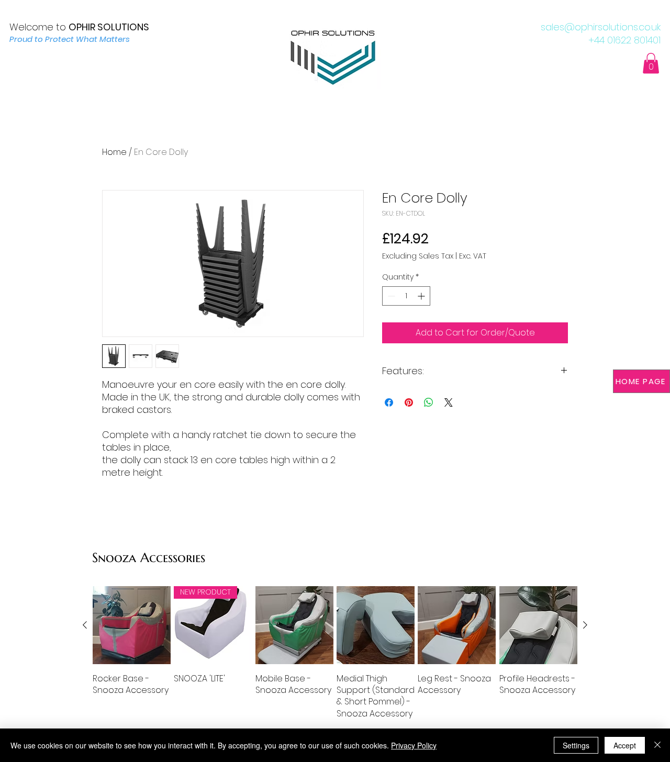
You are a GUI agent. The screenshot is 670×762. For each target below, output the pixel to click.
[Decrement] (390, 296)
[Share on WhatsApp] (428, 402)
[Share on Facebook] (389, 402)
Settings (576, 745)
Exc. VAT (472, 256)
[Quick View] (132, 625)
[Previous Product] (85, 625)
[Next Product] (585, 625)
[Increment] (422, 296)
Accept (624, 745)
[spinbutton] (406, 296)
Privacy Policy (414, 745)
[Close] (657, 745)
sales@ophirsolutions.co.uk (601, 26)
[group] (335, 653)
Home (114, 152)
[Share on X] (448, 402)
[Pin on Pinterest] (409, 402)
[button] (651, 63)
